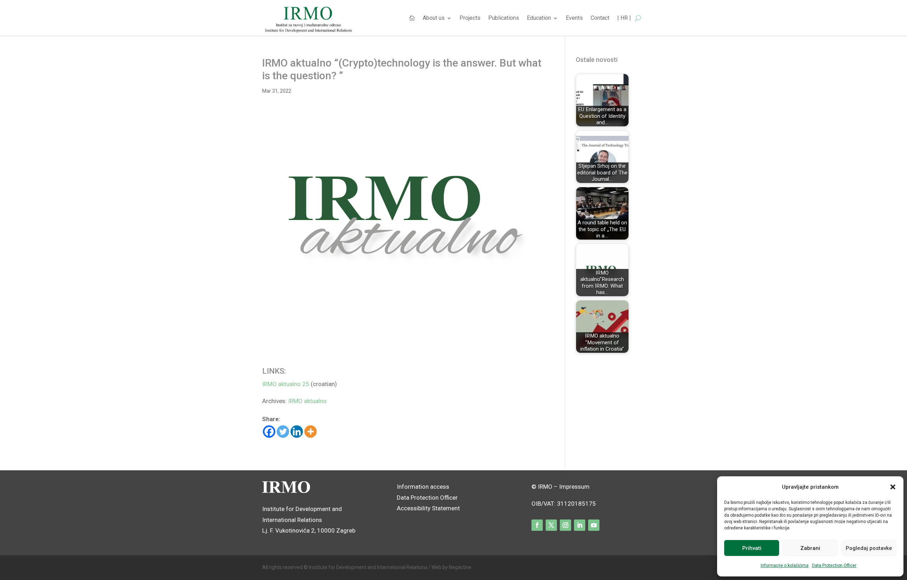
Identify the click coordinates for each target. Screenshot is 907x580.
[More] (310, 431)
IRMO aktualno (307, 400)
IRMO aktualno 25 (285, 383)
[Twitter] (283, 431)
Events (574, 18)
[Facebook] (269, 431)
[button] (892, 486)
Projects (470, 18)
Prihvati (751, 548)
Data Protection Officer (834, 565)
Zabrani (810, 548)
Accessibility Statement (429, 508)
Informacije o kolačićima (785, 565)
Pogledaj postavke (869, 548)
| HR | (624, 18)
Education (539, 18)
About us (434, 18)
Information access (423, 486)
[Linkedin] (297, 431)
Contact (600, 18)
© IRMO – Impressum (560, 486)
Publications (503, 18)
